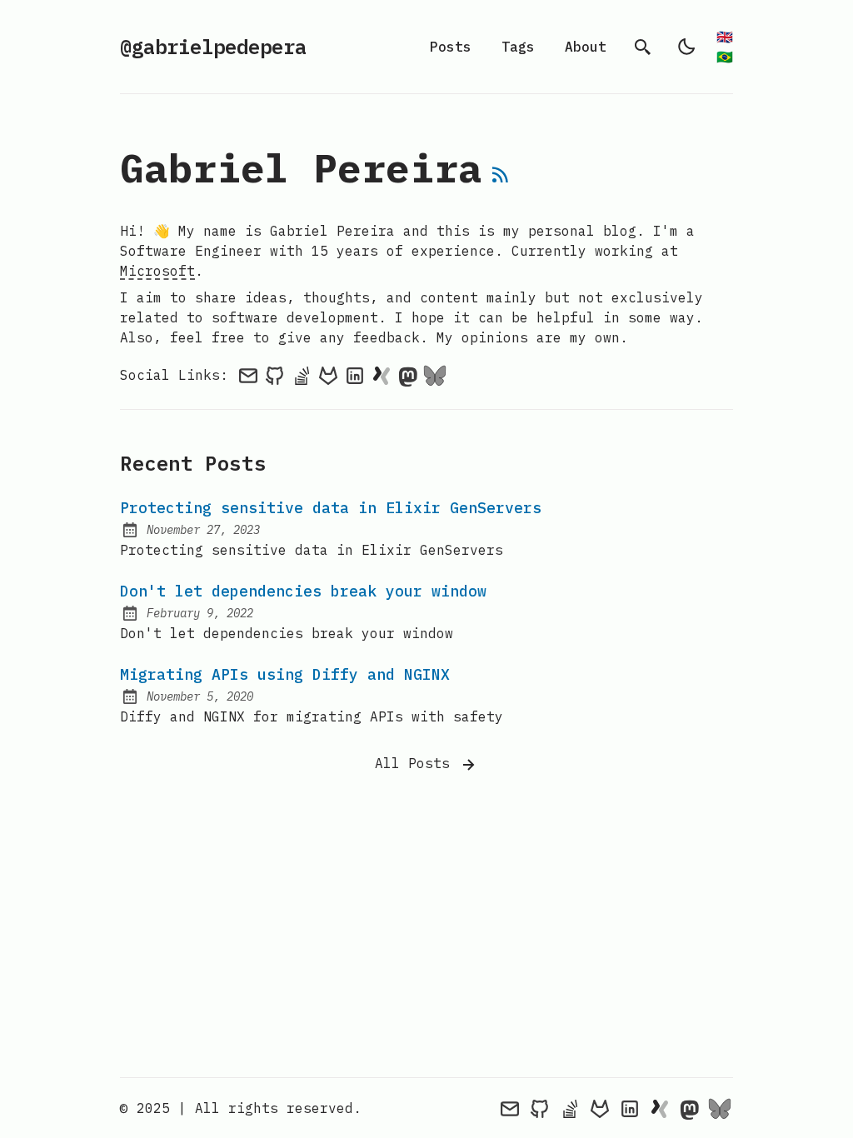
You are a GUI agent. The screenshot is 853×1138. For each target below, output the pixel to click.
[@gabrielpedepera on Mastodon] (408, 375)
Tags (518, 46)
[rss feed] (501, 177)
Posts (450, 46)
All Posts (416, 763)
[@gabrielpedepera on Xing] (381, 375)
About (585, 46)
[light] (686, 46)
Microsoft (157, 270)
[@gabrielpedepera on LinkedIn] (355, 375)
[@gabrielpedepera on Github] (275, 375)
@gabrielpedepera (213, 46)
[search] (643, 46)
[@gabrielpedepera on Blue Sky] (435, 375)
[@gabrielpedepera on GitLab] (328, 375)
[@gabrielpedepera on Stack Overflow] (301, 375)
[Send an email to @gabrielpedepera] (248, 375)
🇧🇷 (724, 56)
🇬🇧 (724, 36)
